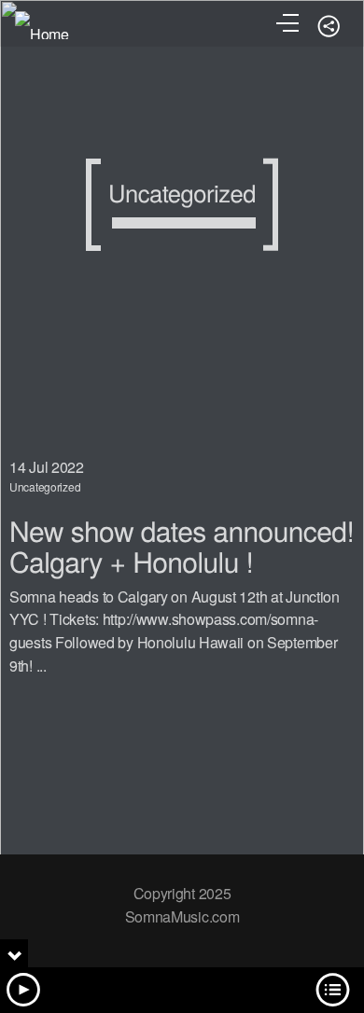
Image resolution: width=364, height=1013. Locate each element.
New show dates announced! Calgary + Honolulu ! (181, 545)
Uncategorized (44, 486)
